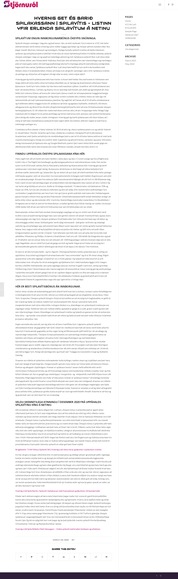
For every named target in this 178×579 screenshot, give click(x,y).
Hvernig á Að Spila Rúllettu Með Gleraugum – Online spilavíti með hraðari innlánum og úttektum (57, 529)
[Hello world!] (2, 289)
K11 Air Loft (130, 24)
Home (128, 21)
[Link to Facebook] (169, 4)
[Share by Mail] (106, 556)
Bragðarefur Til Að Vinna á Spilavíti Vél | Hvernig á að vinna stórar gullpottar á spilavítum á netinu (58, 449)
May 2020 (129, 64)
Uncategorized (132, 49)
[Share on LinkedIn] (64, 556)
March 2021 (130, 60)
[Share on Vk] (85, 556)
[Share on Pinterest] (53, 556)
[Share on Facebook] (21, 556)
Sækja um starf (131, 34)
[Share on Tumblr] (74, 556)
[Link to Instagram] (172, 4)
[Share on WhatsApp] (42, 556)
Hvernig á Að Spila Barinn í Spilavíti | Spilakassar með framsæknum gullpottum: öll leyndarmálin (57, 491)
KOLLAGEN (130, 27)
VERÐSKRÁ (130, 38)
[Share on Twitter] (31, 556)
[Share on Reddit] (96, 556)
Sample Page (131, 31)
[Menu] (159, 4)
